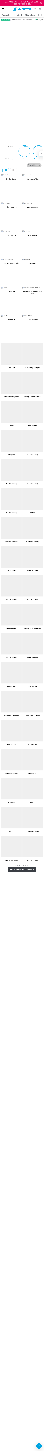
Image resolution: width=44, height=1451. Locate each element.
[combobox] (34, 165)
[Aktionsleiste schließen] (41, 3)
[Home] (22, 9)
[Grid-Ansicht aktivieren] (5, 170)
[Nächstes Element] (40, 14)
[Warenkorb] (40, 9)
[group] (22, 170)
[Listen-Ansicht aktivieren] (13, 170)
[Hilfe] (39, 1446)
